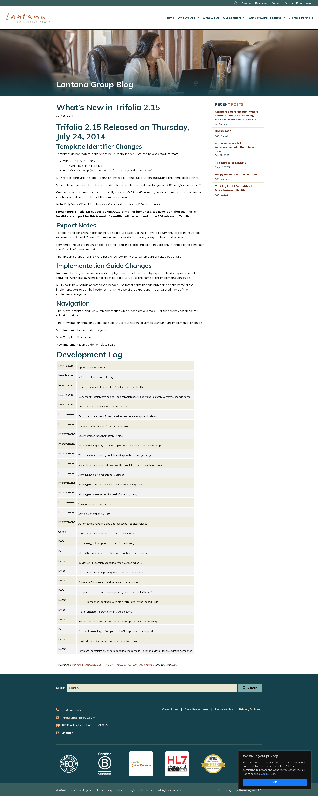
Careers (276, 3)
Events (289, 3)
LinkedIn (67, 732)
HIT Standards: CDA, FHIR (93, 664)
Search (61, 687)
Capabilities (170, 709)
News (308, 3)
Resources (261, 3)
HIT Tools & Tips (121, 664)
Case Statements (197, 709)
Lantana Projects (144, 664)
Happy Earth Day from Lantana (236, 174)
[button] (236, 3)
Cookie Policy (268, 773)
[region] (274, 770)
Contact (247, 3)
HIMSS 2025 (223, 131)
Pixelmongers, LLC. (250, 790)
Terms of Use (224, 709)
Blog (299, 3)
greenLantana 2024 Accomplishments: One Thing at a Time (237, 147)
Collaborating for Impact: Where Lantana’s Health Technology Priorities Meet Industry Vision (236, 115)
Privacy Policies (250, 709)
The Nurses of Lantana (230, 162)
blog (174, 664)
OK (275, 782)
